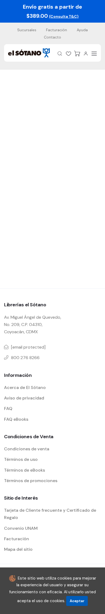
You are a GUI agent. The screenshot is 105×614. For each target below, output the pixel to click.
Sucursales (26, 29)
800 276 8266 (25, 357)
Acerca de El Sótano (25, 387)
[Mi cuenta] (86, 54)
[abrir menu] (94, 54)
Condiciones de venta (26, 449)
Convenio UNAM (21, 528)
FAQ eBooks (16, 419)
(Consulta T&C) (64, 16)
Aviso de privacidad (24, 398)
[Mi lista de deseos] (68, 54)
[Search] (60, 54)
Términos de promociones (30, 480)
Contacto (52, 37)
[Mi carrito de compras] (77, 54)
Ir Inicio (50, 193)
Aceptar (77, 601)
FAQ (8, 408)
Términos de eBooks (24, 470)
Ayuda (82, 29)
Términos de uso (21, 459)
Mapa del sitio (18, 549)
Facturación (56, 29)
